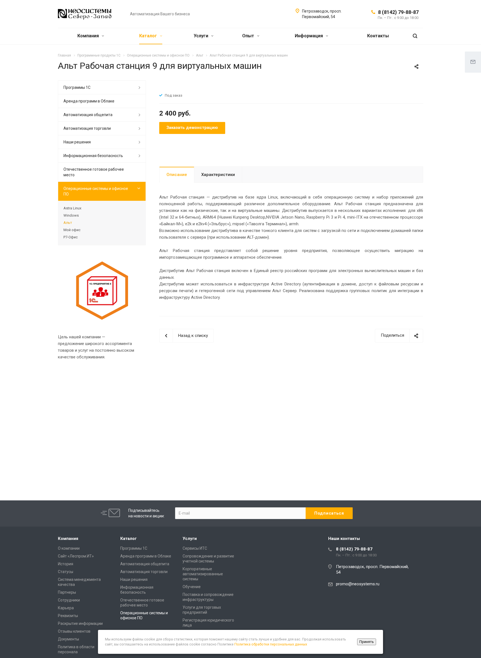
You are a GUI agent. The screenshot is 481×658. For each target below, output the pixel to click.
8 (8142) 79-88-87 (398, 12)
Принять (366, 642)
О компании (69, 548)
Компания (88, 35)
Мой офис (71, 230)
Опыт (248, 35)
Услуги (201, 35)
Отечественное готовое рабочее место (93, 172)
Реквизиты (68, 615)
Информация (309, 35)
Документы (68, 639)
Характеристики (218, 174)
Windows (71, 215)
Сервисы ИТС (195, 548)
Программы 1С (76, 87)
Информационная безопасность (93, 155)
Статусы (65, 571)
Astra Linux (72, 208)
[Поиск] (415, 36)
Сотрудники (69, 600)
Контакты (378, 35)
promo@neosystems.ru (357, 583)
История (65, 564)
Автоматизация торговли (87, 128)
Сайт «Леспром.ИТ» (76, 556)
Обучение (192, 586)
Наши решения (77, 142)
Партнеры (67, 592)
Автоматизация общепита (87, 114)
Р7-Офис (70, 237)
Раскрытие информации (80, 623)
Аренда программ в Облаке (88, 101)
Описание (176, 174)
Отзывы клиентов (74, 631)
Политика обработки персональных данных (270, 644)
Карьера (66, 608)
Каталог (148, 35)
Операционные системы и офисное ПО (95, 191)
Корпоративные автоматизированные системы (203, 574)
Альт (67, 223)
